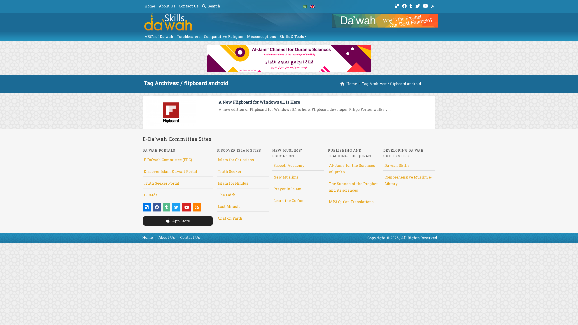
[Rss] (433, 5)
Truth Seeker (229, 171)
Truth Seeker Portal (161, 183)
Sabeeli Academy (289, 165)
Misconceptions (261, 36)
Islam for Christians (236, 159)
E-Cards (150, 195)
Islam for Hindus (233, 183)
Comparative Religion (223, 36)
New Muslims (285, 177)
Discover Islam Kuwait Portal (170, 171)
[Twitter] (418, 5)
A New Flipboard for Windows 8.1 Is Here (259, 102)
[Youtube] (426, 5)
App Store (180, 220)
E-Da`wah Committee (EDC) (168, 159)
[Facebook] (405, 5)
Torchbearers (188, 36)
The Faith (226, 195)
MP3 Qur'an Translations (351, 201)
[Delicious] (397, 5)
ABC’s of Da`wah (158, 36)
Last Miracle (229, 206)
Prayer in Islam (287, 188)
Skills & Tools (292, 36)
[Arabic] (305, 6)
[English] (312, 6)
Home (149, 6)
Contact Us (188, 6)
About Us (167, 6)
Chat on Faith (230, 218)
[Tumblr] (412, 5)
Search (213, 6)
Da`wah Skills (397, 165)
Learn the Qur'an (288, 200)
